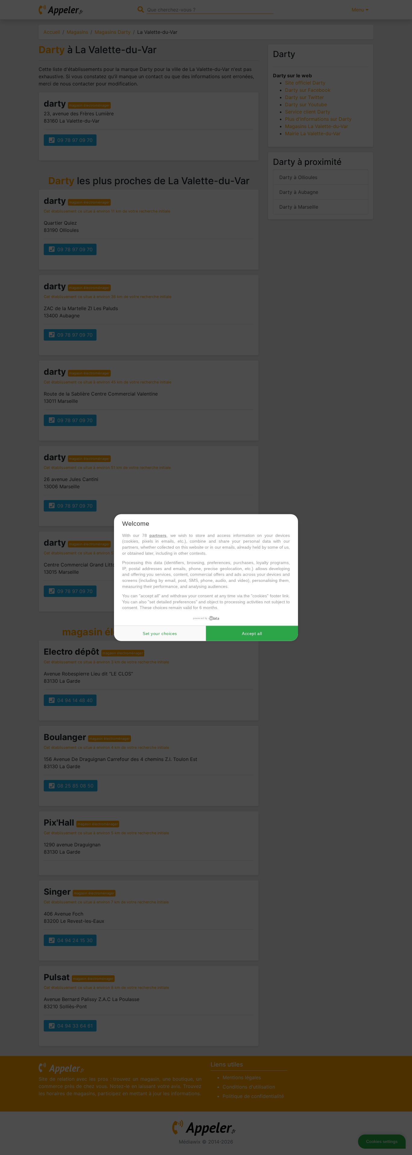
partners (157, 535)
